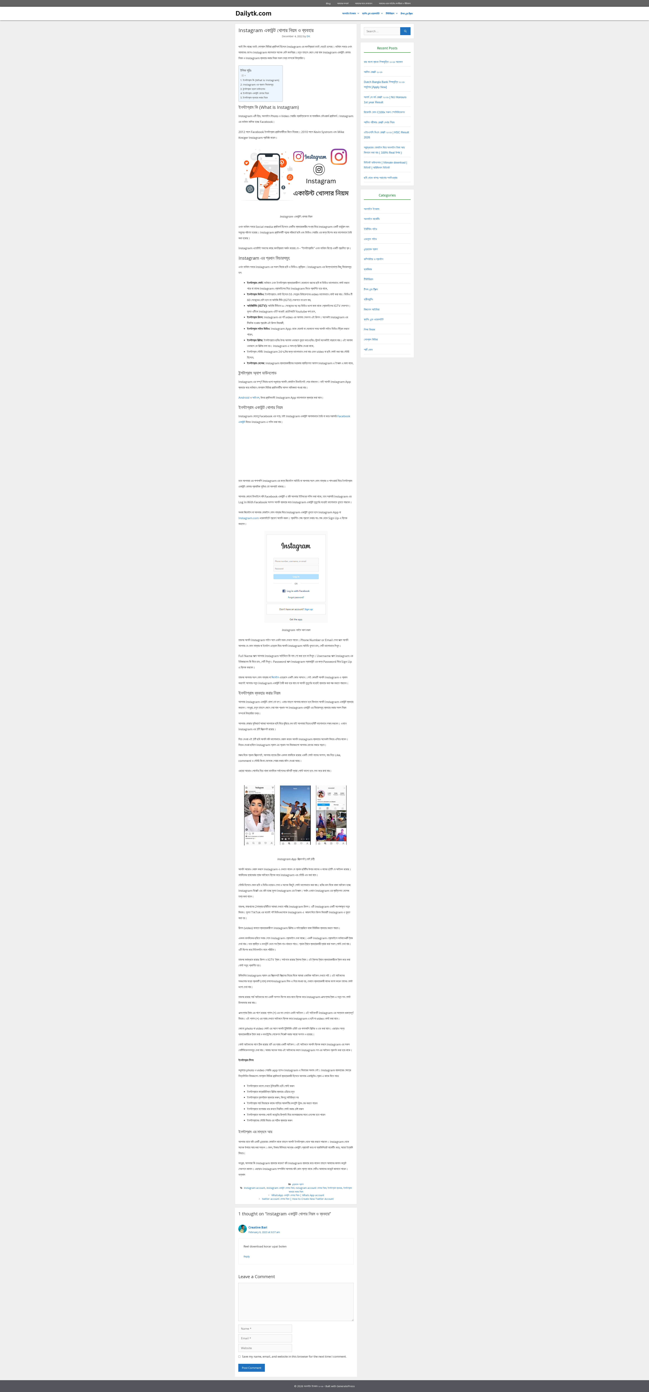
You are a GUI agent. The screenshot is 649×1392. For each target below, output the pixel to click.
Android (243, 397)
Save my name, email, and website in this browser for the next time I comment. (294, 1356)
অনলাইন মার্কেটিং (372, 219)
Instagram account (254, 1187)
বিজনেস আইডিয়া (371, 309)
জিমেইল (275, 677)
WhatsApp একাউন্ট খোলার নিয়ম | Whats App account (297, 1195)
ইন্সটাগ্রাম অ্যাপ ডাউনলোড (254, 89)
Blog (328, 3)
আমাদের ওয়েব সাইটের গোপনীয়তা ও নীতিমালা (395, 3)
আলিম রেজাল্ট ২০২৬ (373, 72)
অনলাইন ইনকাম (349, 13)
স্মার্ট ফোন (368, 349)
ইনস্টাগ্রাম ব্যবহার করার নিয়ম (255, 97)
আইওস (255, 397)
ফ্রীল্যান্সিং (368, 299)
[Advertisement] (295, 452)
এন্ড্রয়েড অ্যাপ (298, 1184)
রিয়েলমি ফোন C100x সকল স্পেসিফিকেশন (384, 112)
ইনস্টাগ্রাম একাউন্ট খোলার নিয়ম (256, 93)
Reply (247, 1256)
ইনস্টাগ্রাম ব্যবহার (335, 1187)
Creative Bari (257, 1227)
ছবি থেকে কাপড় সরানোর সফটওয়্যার (380, 177)
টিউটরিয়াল (390, 13)
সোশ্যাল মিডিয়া (371, 339)
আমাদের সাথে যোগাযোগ (363, 3)
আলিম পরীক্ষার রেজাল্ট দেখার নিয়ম (379, 122)
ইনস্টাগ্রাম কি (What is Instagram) (261, 80)
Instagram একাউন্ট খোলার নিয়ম (280, 1187)
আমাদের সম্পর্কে (342, 3)
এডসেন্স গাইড (370, 239)
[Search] (405, 31)
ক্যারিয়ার (368, 269)
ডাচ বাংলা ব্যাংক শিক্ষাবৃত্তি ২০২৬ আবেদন (383, 62)
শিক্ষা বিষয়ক (369, 329)
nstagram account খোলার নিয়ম (311, 1187)
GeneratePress (346, 1386)
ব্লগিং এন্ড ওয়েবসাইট (370, 13)
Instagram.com (248, 518)
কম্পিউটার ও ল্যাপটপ (373, 259)
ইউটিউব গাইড (370, 229)
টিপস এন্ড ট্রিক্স (371, 289)
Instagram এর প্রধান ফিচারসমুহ (258, 84)
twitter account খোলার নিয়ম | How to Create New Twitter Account (298, 1198)
